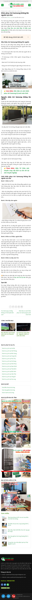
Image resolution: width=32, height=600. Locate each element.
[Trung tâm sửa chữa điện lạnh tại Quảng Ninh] (16, 5)
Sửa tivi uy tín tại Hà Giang (9, 361)
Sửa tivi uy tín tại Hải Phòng (9, 351)
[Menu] (2, 5)
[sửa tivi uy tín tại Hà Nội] (16, 502)
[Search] (29, 5)
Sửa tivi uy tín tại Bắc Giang (9, 353)
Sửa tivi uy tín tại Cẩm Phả (9, 374)
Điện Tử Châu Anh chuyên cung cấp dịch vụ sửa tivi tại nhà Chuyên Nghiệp (16, 170)
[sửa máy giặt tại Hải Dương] (16, 433)
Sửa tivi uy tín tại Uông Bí (9, 376)
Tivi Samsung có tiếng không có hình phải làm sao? (7, 312)
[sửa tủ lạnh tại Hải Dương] (16, 462)
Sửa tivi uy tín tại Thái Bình (9, 369)
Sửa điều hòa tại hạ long (8, 387)
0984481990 (11, 581)
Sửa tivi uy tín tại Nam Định (9, 366)
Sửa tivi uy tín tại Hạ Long (9, 379)
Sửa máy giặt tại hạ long (8, 390)
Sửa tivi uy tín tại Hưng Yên (9, 356)
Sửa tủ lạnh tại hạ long (8, 392)
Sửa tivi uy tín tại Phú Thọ (9, 358)
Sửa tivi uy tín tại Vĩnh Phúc (9, 363)
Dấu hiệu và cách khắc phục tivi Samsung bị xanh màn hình (24, 312)
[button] (16, 37)
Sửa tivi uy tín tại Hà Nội (8, 348)
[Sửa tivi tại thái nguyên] (14, 488)
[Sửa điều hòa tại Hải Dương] (16, 408)
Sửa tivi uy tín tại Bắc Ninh (9, 371)
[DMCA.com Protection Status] (5, 588)
